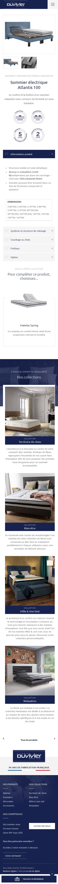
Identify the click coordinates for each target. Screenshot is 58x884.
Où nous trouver (11, 828)
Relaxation (47, 75)
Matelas (6, 793)
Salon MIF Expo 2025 (13, 833)
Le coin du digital (33, 871)
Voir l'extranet (13, 856)
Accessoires (8, 805)
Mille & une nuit (36, 801)
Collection (30, 440)
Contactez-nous (42, 826)
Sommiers (10, 75)
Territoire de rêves (38, 793)
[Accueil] (29, 756)
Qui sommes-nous (11, 824)
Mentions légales (10, 871)
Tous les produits (29, 739)
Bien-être (33, 797)
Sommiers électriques (28, 75)
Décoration (8, 801)
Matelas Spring (29, 325)
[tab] (29, 154)
